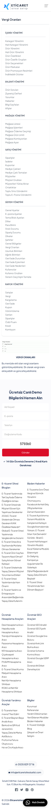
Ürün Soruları (11, 89)
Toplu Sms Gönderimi (16, 191)
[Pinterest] (32, 790)
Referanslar (33, 710)
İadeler (9, 161)
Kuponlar (10, 165)
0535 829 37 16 (25, 764)
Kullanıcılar (10, 269)
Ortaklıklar (10, 187)
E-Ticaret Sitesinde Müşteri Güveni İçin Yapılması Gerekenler (12, 508)
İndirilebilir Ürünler (14, 74)
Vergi (7, 296)
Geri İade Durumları (15, 258)
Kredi (8, 325)
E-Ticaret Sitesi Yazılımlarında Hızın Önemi (11, 582)
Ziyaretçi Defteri (13, 93)
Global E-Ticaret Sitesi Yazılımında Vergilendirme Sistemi (13, 534)
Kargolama (11, 299)
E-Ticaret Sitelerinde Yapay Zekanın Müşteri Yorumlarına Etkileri (13, 571)
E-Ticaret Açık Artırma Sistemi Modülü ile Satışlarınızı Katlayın (38, 519)
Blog (29, 728)
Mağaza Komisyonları (16, 138)
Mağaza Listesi (12, 123)
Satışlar (9, 292)
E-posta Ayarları (13, 214)
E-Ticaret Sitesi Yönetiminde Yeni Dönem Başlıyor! (35, 586)
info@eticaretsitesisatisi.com (25, 772)
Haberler (9, 100)
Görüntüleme (12, 311)
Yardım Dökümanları (37, 713)
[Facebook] (16, 790)
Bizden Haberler (35, 721)
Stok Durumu (12, 228)
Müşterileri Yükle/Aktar (17, 183)
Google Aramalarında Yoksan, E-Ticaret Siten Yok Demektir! (38, 530)
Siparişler (10, 157)
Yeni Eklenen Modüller (37, 717)
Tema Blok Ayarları (14, 217)
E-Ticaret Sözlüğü (36, 724)
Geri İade (10, 303)
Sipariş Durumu (13, 232)
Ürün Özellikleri (13, 55)
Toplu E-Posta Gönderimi (18, 194)
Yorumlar (9, 97)
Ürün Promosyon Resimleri (18, 70)
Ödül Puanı (11, 322)
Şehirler (9, 239)
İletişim (30, 736)
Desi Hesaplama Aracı (12, 624)
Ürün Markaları (12, 67)
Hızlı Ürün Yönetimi (14, 52)
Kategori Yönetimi (14, 41)
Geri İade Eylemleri (15, 262)
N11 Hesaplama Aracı (12, 650)
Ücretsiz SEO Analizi (37, 624)
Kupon (8, 307)
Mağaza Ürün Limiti (14, 135)
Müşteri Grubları (13, 180)
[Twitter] (21, 790)
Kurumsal (32, 706)
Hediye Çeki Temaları (16, 172)
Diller (8, 221)
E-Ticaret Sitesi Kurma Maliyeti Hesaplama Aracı (13, 673)
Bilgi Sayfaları (12, 104)
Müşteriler (10, 176)
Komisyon (10, 329)
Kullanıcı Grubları (13, 273)
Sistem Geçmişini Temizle (18, 277)
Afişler (8, 108)
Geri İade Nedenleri (15, 265)
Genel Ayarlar (12, 210)
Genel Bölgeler (13, 243)
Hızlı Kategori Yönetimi (16, 44)
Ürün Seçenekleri (14, 63)
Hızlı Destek (38, 802)
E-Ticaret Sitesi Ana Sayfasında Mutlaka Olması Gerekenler (11, 545)
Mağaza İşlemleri (14, 127)
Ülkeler (9, 236)
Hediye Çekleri (13, 168)
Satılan (8, 314)
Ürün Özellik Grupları (15, 59)
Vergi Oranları (12, 247)
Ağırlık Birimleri (12, 254)
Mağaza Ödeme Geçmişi (18, 131)
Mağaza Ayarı (12, 142)
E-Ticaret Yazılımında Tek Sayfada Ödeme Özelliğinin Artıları (12, 497)
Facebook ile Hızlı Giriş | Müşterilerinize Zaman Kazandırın (38, 508)
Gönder (26, 452)
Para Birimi (10, 225)
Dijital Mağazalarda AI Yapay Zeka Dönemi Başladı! (37, 575)
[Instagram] (27, 790)
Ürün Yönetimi (12, 48)
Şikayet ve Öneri (35, 732)
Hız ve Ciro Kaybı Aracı (12, 747)
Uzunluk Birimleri (13, 251)
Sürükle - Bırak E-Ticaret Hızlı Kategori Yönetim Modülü (37, 541)
